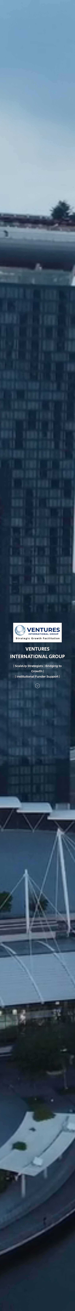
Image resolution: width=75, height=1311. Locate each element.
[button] (37, 685)
